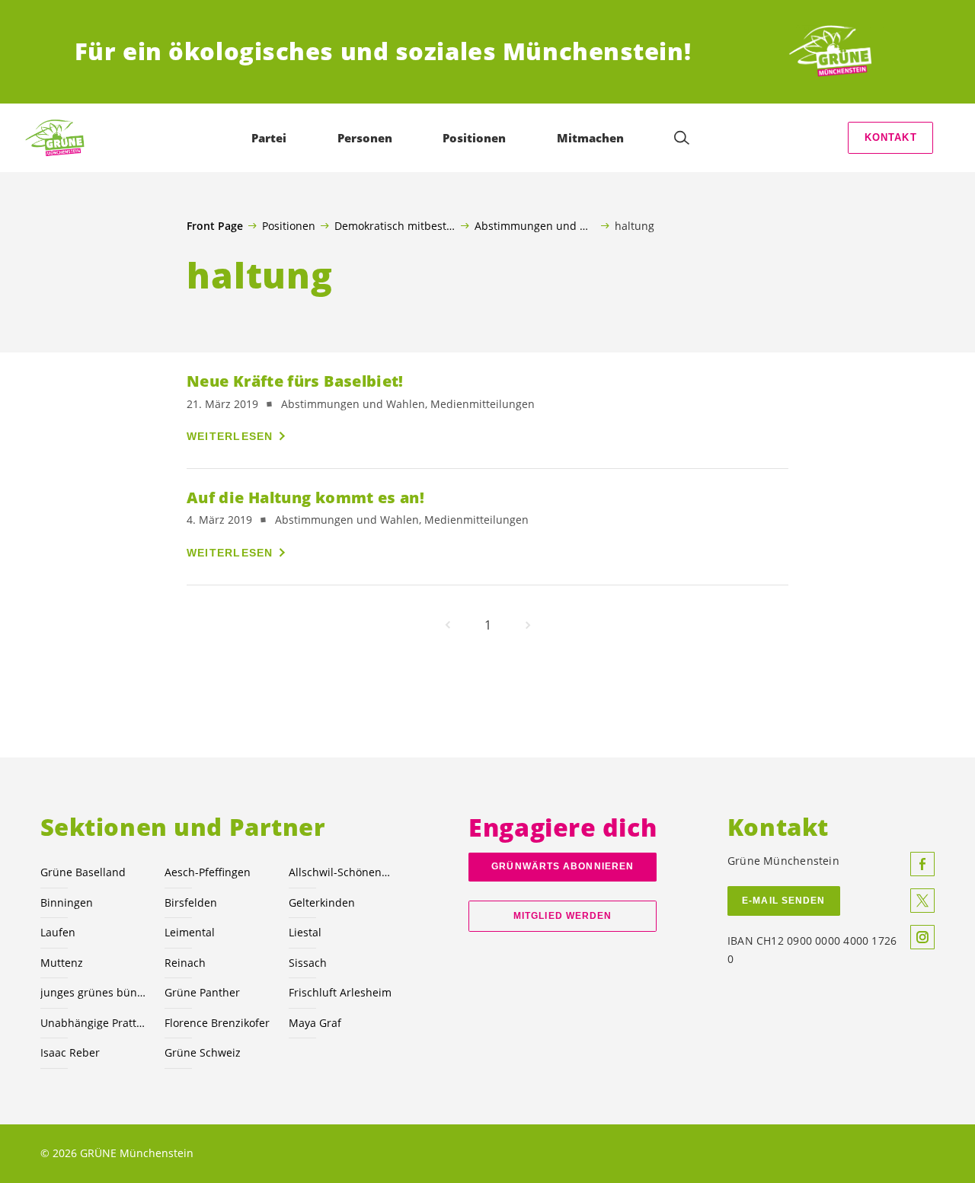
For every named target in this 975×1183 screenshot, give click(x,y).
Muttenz (61, 962)
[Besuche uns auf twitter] (922, 900)
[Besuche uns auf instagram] (922, 937)
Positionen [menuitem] (474, 137)
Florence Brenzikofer (217, 1023)
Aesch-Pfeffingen (208, 872)
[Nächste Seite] (528, 625)
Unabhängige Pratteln (93, 1023)
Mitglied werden (562, 915)
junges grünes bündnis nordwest (93, 992)
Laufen (57, 932)
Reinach (185, 962)
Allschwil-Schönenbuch (342, 872)
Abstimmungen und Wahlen (535, 225)
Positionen (288, 225)
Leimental (190, 932)
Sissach (308, 962)
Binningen (66, 902)
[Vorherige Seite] (448, 625)
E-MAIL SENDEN (783, 900)
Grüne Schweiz (203, 1052)
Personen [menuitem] (364, 137)
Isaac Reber (70, 1052)
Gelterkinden (322, 902)
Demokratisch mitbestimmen (395, 225)
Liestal (305, 932)
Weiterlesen (230, 436)
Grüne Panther (202, 992)
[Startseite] (844, 52)
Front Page (215, 226)
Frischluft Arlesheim (340, 992)
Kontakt (891, 137)
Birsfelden (191, 902)
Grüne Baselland (83, 872)
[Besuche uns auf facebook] (922, 864)
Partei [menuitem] (268, 137)
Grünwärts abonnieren (562, 866)
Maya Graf (315, 1023)
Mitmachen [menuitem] (590, 137)
